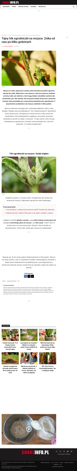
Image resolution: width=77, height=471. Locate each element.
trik (18, 281)
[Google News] (71, 451)
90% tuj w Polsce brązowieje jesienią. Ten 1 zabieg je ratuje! (47, 368)
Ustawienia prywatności (57, 466)
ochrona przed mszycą (11, 281)
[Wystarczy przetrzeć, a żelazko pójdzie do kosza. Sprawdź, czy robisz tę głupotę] (28, 358)
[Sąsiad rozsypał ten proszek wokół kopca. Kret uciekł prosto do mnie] (10, 358)
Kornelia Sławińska (8, 46)
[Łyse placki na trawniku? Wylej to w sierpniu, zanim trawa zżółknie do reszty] (28, 335)
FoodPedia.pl (67, 454)
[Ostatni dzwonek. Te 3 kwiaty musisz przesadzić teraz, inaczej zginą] (10, 335)
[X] (28, 276)
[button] (73, 6)
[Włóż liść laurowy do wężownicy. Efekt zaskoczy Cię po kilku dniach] (47, 335)
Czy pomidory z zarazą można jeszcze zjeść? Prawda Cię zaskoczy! (30, 210)
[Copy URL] (32, 276)
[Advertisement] (38, 22)
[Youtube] (67, 451)
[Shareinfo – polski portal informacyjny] (10, 2)
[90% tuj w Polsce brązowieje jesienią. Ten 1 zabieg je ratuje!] (47, 358)
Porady (9, 35)
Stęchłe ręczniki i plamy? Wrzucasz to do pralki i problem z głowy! (29, 213)
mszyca (3, 281)
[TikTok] (60, 451)
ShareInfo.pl (4, 35)
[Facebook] (25, 276)
